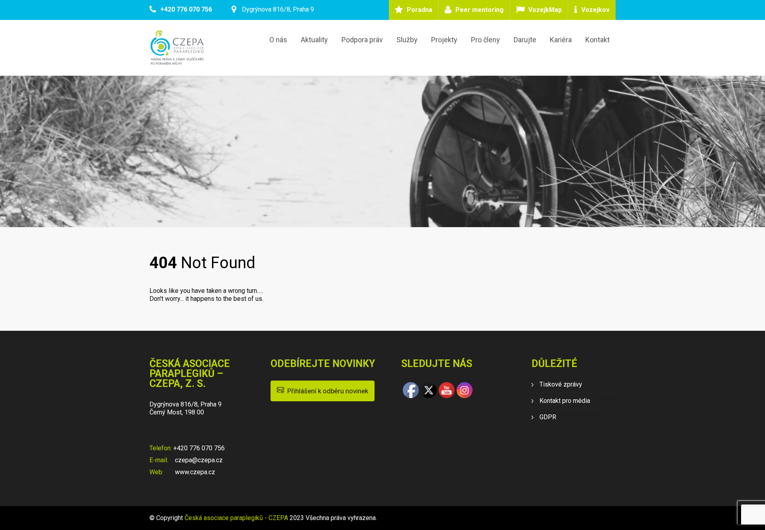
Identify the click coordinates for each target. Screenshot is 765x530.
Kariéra (561, 39)
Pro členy (485, 39)
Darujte (525, 39)
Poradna (419, 10)
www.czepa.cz (194, 472)
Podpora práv (362, 39)
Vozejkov (595, 10)
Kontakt (597, 39)
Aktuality (314, 39)
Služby (407, 39)
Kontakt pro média (564, 400)
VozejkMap (545, 10)
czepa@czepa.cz (198, 460)
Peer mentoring (479, 10)
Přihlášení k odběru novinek (326, 391)
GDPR (547, 417)
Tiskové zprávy (560, 384)
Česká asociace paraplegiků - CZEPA (236, 518)
